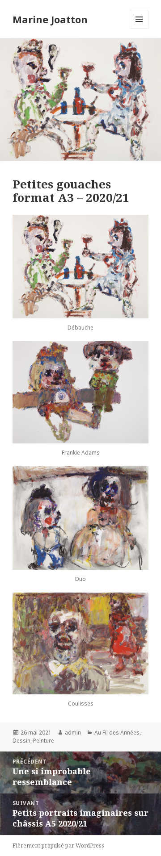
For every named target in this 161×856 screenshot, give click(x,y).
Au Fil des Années (117, 732)
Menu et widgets (139, 28)
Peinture (43, 740)
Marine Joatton (50, 19)
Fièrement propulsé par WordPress (58, 845)
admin (73, 732)
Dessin (21, 740)
